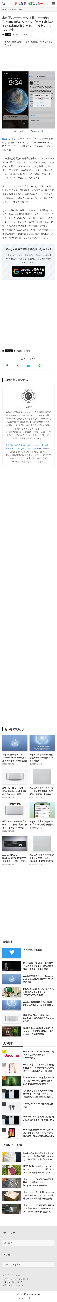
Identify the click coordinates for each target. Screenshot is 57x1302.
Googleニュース (24, 448)
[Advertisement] (28, 59)
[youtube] (28, 1294)
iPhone (8, 34)
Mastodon (10, 448)
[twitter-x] (21, 1294)
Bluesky (45, 445)
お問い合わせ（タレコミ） (16, 1279)
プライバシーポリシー (14, 1282)
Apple (19, 351)
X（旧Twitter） (12, 445)
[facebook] (18, 1294)
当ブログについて (12, 1275)
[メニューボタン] (53, 3)
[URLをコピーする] (50, 365)
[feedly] (32, 1294)
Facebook (25, 445)
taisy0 (29, 407)
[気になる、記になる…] (28, 3)
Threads (36, 445)
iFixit (41, 131)
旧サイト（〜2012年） (14, 1285)
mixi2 (36, 448)
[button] (7, 365)
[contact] (39, 1294)
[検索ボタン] (3, 3)
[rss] (35, 1294)
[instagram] (25, 1294)
